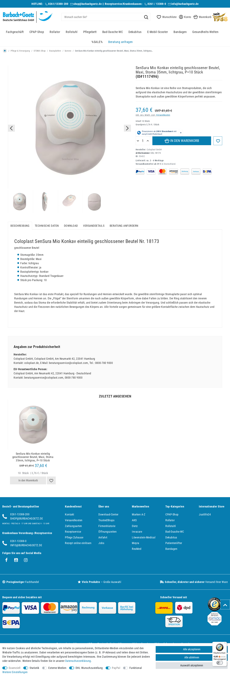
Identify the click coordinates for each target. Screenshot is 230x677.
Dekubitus (135, 32)
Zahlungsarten (73, 526)
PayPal (116, 668)
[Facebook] (6, 560)
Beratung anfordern (124, 225)
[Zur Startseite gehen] (5, 51)
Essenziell (14, 668)
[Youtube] (16, 560)
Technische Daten (47, 225)
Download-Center (108, 514)
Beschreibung (19, 225)
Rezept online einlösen (78, 543)
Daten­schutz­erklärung (78, 660)
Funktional (135, 668)
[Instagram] (26, 560)
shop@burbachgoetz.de (87, 3)
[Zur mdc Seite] (214, 624)
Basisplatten (55, 51)
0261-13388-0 (18, 541)
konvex (68, 51)
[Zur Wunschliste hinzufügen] (217, 140)
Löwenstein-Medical (143, 537)
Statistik (34, 668)
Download (71, 225)
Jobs (101, 543)
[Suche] (146, 17)
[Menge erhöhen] (148, 141)
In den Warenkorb (184, 141)
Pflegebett (90, 32)
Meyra (135, 543)
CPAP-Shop (36, 32)
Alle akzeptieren (191, 649)
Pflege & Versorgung (20, 51)
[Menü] (225, 644)
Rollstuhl (72, 32)
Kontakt (69, 514)
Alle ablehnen (191, 657)
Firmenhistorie (106, 526)
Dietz (135, 526)
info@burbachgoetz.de (185, 3)
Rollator (55, 32)
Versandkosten (163, 115)
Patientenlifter (173, 543)
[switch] (220, 663)
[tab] (20, 226)
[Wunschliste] (51, 480)
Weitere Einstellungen (15, 672)
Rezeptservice (73, 531)
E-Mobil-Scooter (157, 32)
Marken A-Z (138, 514)
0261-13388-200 (19, 514)
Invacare (137, 531)
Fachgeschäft (15, 32)
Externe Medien (57, 668)
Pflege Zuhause (74, 537)
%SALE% (97, 42)
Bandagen (180, 32)
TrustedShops (106, 520)
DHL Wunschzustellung (89, 668)
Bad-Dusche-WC (112, 32)
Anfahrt (102, 537)
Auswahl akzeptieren (191, 665)
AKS (134, 520)
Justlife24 (205, 514)
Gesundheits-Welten (205, 32)
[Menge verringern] (138, 141)
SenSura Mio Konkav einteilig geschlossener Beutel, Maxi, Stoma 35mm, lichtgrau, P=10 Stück (33, 457)
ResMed (136, 548)
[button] (184, 16)
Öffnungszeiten (107, 531)
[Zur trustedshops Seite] (214, 610)
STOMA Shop (40, 51)
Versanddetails (93, 225)
